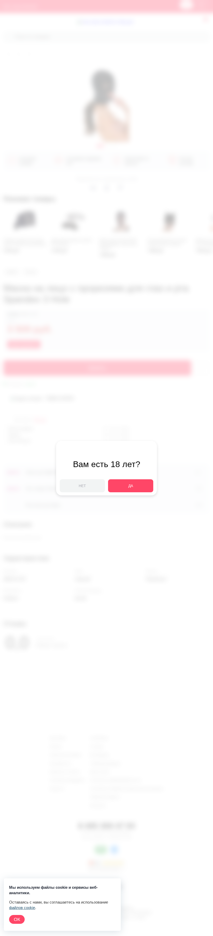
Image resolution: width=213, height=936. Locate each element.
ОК (17, 919)
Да (130, 486)
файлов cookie (22, 907)
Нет (82, 486)
